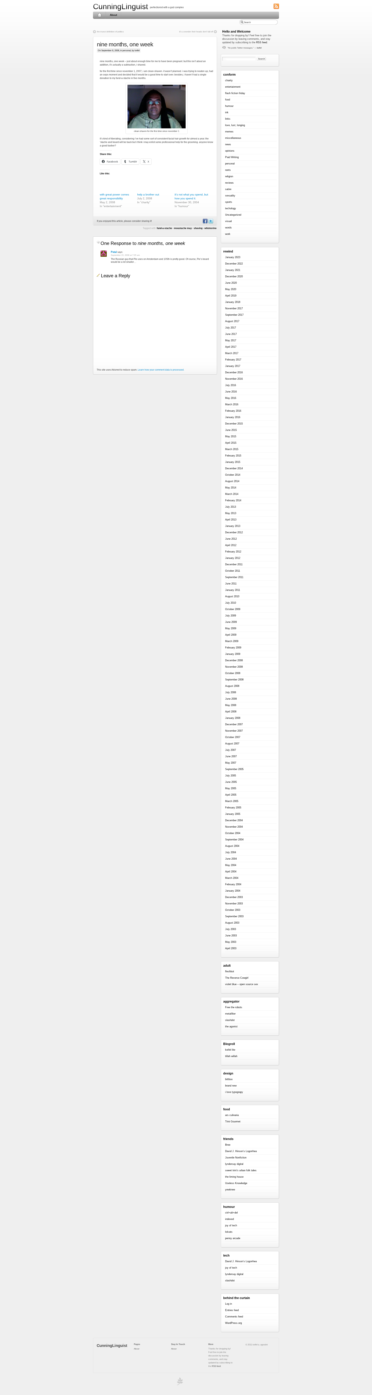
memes (229, 131)
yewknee (230, 1189)
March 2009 (231, 641)
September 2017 (234, 314)
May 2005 (230, 788)
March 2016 (231, 404)
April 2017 (230, 346)
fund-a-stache (164, 228)
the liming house (234, 1176)
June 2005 (231, 781)
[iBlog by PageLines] (179, 1382)
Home (99, 15)
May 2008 (230, 705)
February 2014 (233, 500)
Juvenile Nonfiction (235, 1157)
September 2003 (234, 916)
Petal (114, 252)
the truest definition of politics (110, 31)
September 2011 (234, 577)
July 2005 (230, 775)
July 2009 (230, 615)
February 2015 (233, 455)
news (228, 144)
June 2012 (231, 538)
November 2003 (234, 903)
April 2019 (230, 295)
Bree (227, 1144)
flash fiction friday (235, 93)
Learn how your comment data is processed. (161, 369)
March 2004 (231, 877)
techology (230, 208)
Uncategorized (233, 214)
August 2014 (232, 481)
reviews (229, 182)
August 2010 (232, 596)
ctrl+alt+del (231, 1212)
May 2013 (230, 513)
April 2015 (230, 442)
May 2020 (230, 289)
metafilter (230, 1013)
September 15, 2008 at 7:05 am (125, 255)
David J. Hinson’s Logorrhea (241, 1151)
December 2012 (234, 532)
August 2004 (232, 845)
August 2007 (232, 743)
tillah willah (231, 1056)
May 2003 (230, 941)
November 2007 (234, 730)
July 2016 (230, 385)
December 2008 (234, 660)
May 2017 (230, 340)
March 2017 (231, 353)
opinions (229, 150)
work (227, 233)
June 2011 (231, 583)
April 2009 (230, 634)
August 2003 (232, 922)
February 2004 (233, 884)
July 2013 (230, 506)
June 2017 (231, 334)
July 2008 (230, 692)
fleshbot (229, 971)
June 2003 (231, 935)
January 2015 (232, 462)
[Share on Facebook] (205, 222)
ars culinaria (232, 1115)
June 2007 (231, 756)
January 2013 (232, 526)
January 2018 (232, 302)
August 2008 (232, 686)
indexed (229, 1219)
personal (126, 50)
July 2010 (230, 602)
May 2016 (230, 398)
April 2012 (230, 545)
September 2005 (234, 769)
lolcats (228, 1231)
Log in (228, 1303)
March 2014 (231, 494)
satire (228, 189)
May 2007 (230, 762)
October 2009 (232, 609)
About (113, 15)
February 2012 (233, 551)
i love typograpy (234, 1092)
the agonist (231, 1026)
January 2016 (232, 417)
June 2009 (231, 622)
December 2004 (234, 820)
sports (228, 202)
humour (229, 106)
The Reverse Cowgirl (236, 977)
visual (228, 221)
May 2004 (230, 865)
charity (229, 80)
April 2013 (230, 519)
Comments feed (234, 1316)
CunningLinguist (120, 6)
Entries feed (232, 1310)
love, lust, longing (235, 125)
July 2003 (230, 929)
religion (229, 176)
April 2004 (230, 871)
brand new (231, 1085)
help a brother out (148, 194)
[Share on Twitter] (210, 222)
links (227, 118)
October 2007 (232, 737)
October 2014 (232, 474)
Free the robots (233, 1007)
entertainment (232, 86)
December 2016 (234, 372)
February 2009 (233, 647)
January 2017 (232, 366)
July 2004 (230, 852)
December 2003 (234, 897)
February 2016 (233, 410)
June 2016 (231, 391)
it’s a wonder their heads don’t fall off (196, 31)
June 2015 (231, 430)
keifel (259, 48)
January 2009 (232, 654)
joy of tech (231, 1225)
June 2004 (231, 858)
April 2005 (230, 794)
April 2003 (230, 948)
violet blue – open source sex (241, 984)
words (228, 227)
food (227, 99)
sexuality (230, 195)
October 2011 (232, 570)
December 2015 (234, 423)
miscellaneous (233, 138)
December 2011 (234, 564)
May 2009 (230, 628)
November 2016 (234, 378)
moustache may (183, 228)
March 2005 (231, 801)
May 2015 (230, 436)
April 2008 (230, 711)
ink (226, 112)
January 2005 (232, 813)
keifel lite (230, 1049)
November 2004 (234, 826)
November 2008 (234, 666)
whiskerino (210, 228)
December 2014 (234, 468)
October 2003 (232, 909)
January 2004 (232, 890)
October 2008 (232, 673)
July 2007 (230, 749)
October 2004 (232, 833)
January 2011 (232, 590)
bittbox (229, 1079)
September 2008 (234, 679)
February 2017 (233, 359)
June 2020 (231, 282)
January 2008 (232, 718)
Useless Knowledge (236, 1183)
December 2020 (234, 276)
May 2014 (230, 487)
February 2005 (233, 807)
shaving (198, 228)
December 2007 (234, 724)
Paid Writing (232, 157)
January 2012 (232, 558)
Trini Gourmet (232, 1121)
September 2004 (234, 839)
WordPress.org (233, 1323)
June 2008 (231, 698)
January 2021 (232, 270)
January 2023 (232, 257)
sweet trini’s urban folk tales (241, 1170)
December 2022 (234, 263)
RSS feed (261, 42)
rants (228, 170)
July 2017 (230, 327)
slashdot (230, 1020)
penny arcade (232, 1238)
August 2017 (232, 321)
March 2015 (231, 449)
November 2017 (234, 308)
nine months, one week (125, 44)
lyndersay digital (234, 1163)
